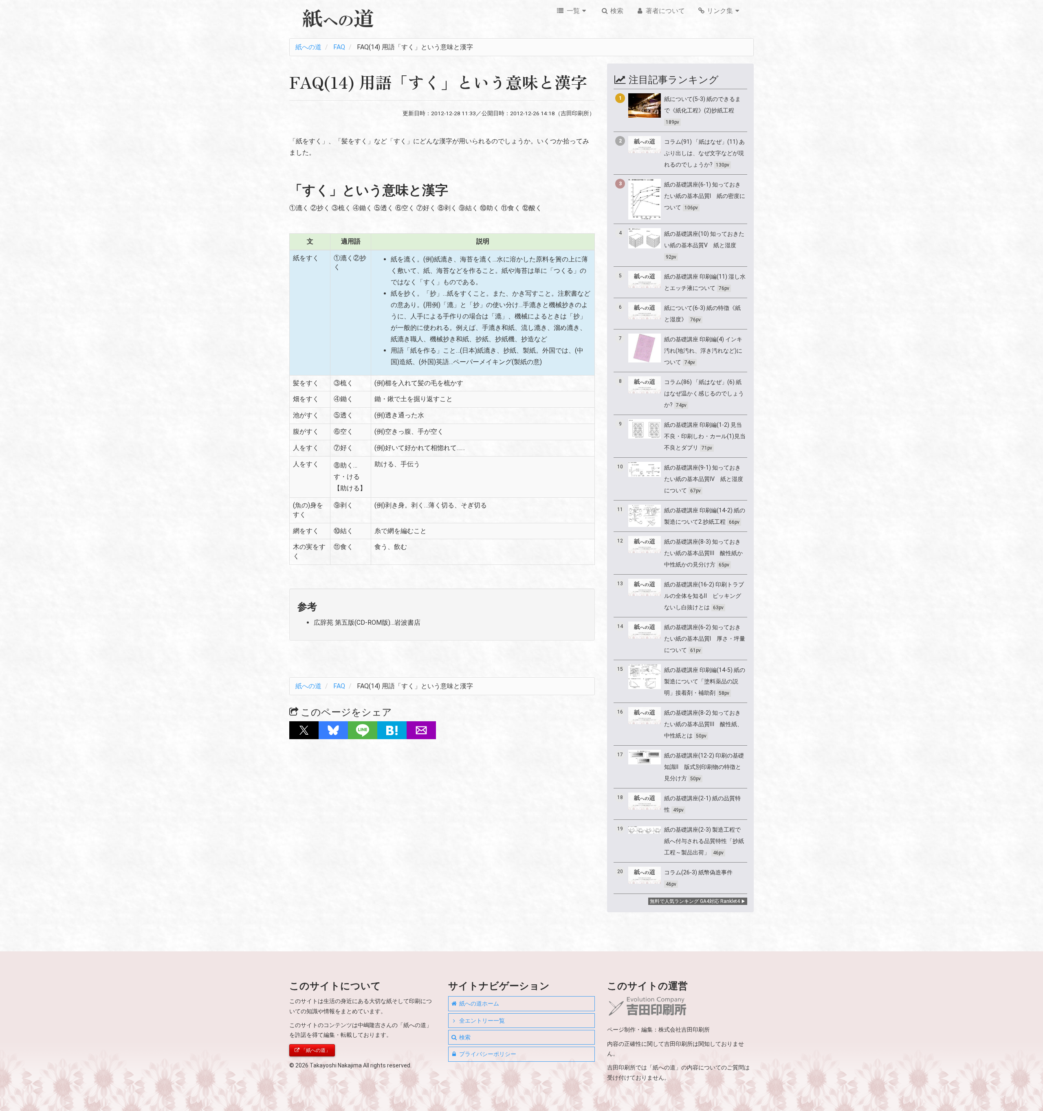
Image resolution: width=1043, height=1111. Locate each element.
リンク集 (719, 11)
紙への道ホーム (478, 1003)
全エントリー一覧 (481, 1020)
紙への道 (308, 47)
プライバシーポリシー (487, 1054)
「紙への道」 (315, 1050)
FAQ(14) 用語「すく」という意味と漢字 (415, 47)
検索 (616, 11)
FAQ (339, 47)
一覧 (572, 11)
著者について (664, 11)
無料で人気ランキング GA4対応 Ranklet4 (695, 901)
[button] (304, 730)
